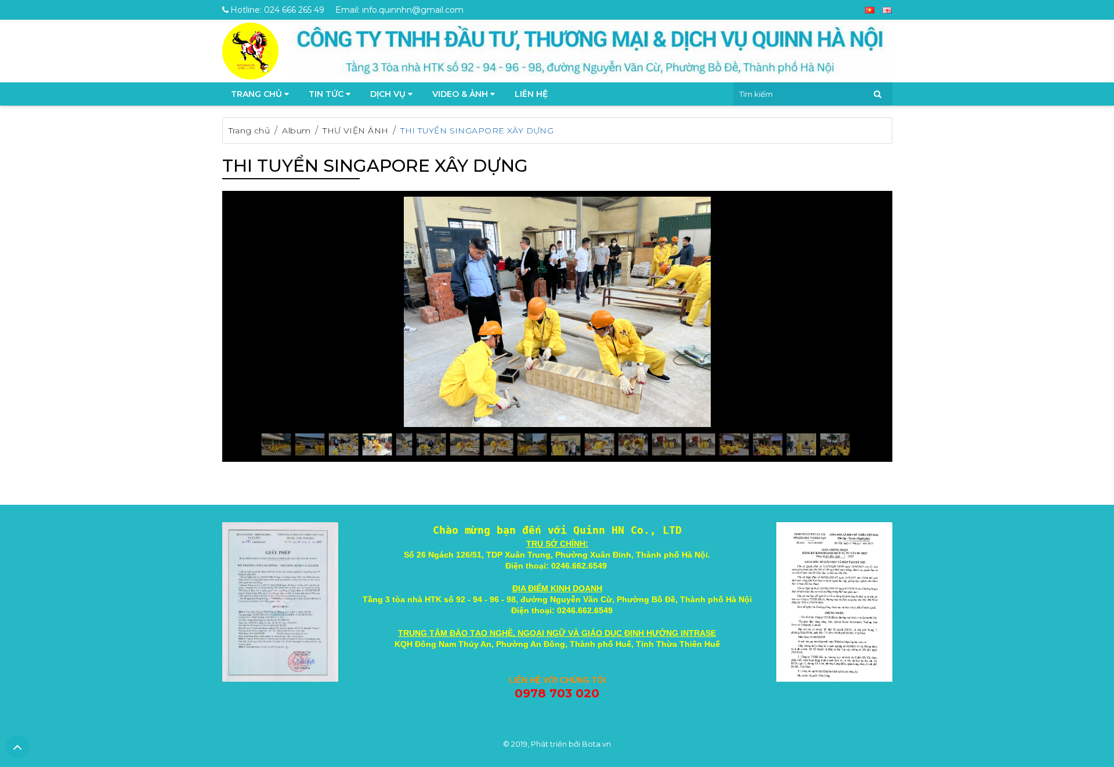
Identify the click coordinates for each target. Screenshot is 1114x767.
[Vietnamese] (869, 9)
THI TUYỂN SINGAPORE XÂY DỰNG (477, 130)
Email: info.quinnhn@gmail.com (399, 10)
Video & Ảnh (461, 94)
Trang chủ (249, 130)
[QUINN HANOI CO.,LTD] (250, 50)
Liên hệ (531, 94)
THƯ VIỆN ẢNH (355, 130)
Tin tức (327, 94)
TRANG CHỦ (257, 94)
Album (296, 130)
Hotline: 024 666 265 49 (277, 10)
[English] (887, 9)
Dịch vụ (389, 94)
